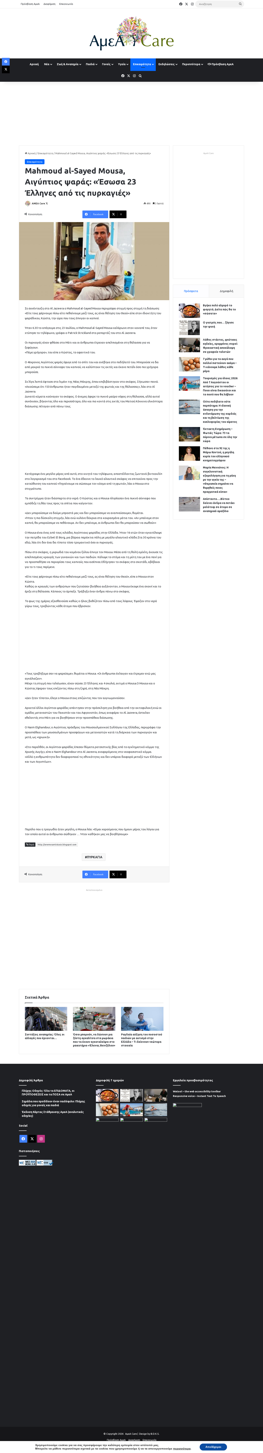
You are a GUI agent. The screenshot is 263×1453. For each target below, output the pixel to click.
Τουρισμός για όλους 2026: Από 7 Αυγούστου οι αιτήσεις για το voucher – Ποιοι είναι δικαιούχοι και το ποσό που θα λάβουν (220, 386)
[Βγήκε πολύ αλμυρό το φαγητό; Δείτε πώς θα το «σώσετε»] (189, 310)
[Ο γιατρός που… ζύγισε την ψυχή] (189, 328)
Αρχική (34, 64)
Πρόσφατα (191, 291)
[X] (6, 69)
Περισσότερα (191, 64)
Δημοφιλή (226, 291)
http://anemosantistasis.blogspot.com (57, 844)
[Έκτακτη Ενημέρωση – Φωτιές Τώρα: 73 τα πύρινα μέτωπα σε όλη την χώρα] (189, 434)
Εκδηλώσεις (166, 64)
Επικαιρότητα (142, 64)
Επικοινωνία (66, 4)
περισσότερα (182, 1448)
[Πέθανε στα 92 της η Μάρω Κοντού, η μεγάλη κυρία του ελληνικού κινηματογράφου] (189, 453)
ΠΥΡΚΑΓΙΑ (94, 857)
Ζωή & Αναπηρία (67, 64)
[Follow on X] (47, 203)
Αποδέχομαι (213, 1447)
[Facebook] (6, 62)
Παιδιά (90, 64)
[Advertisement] (131, 113)
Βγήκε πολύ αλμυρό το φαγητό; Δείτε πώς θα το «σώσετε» (219, 309)
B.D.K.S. (155, 1433)
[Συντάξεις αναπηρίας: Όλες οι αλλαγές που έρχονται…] (46, 1019)
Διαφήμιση (49, 4)
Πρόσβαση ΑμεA (222, 64)
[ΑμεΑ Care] (131, 33)
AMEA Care (38, 203)
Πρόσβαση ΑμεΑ (30, 4)
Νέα (46, 64)
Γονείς (106, 64)
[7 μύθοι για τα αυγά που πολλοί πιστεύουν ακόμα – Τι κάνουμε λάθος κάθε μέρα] (189, 364)
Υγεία (122, 64)
